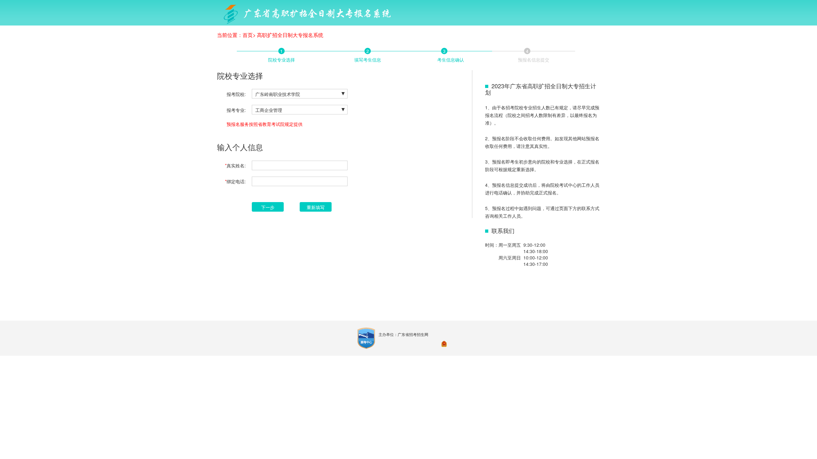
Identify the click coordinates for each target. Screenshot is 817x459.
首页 (248, 35)
